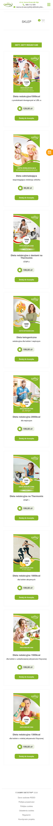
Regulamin (26, 815)
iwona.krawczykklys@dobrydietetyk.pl (30, 7)
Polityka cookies (26, 806)
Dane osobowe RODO (26, 797)
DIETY (17, 45)
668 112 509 (30, 5)
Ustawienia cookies (26, 810)
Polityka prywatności (26, 802)
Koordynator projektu (26, 819)
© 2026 (26, 792)
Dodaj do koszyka (26, 118)
